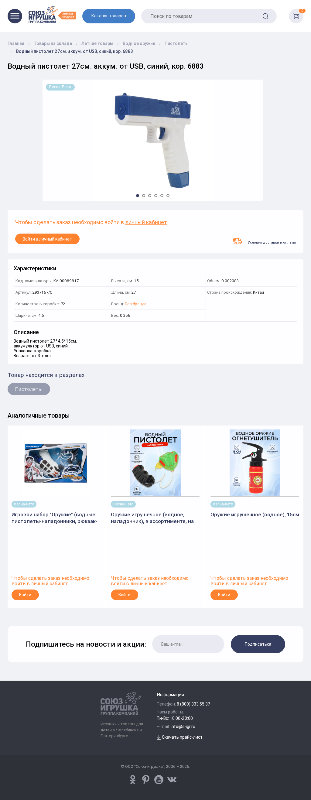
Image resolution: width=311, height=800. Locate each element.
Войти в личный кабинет (47, 239)
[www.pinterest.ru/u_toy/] (132, 779)
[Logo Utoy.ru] (52, 14)
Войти (25, 594)
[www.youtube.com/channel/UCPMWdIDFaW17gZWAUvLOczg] (158, 779)
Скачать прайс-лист (182, 737)
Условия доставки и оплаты (272, 242)
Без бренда (135, 304)
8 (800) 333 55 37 (193, 704)
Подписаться (258, 644)
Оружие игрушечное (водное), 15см (254, 514)
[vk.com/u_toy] (171, 779)
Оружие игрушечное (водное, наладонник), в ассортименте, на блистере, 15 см (152, 518)
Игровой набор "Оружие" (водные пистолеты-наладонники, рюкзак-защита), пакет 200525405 (54, 518)
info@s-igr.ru (183, 726)
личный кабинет (146, 222)
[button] (137, 195)
